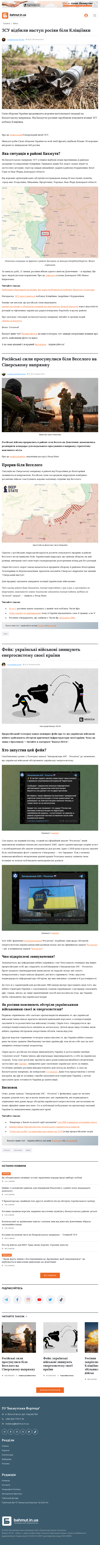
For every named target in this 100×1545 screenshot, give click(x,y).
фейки (28, 1150)
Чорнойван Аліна (14, 665)
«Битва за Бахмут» (12, 320)
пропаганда (18, 1150)
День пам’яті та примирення (24, 613)
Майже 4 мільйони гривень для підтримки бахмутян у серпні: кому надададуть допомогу (46, 1189)
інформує (51, 275)
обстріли (7, 1150)
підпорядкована (33, 940)
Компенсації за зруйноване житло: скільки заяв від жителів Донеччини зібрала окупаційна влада (46, 1223)
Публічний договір (10, 1498)
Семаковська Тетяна (15, 40)
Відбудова (6, 1459)
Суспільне (52, 1071)
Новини (5, 1446)
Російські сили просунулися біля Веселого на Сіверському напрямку (18, 1363)
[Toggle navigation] (94, 15)
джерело (55, 833)
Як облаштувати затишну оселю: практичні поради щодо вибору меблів (42, 1177)
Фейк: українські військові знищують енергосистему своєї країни (58, 1363)
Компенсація (7, 1455)
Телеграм (41, 626)
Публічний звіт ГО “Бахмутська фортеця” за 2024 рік (25, 1503)
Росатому (92, 944)
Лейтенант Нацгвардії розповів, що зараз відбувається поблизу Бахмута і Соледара (48, 289)
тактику (23, 1063)
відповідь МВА (67, 617)
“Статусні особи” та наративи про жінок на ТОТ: (36, 1131)
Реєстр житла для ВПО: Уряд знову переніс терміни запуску (35, 1244)
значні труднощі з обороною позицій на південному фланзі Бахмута (40, 306)
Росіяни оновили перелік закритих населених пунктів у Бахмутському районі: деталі (49, 1211)
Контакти (6, 1485)
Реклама (5, 1464)
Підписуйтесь (29, 333)
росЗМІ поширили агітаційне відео (77, 1122)
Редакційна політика (11, 1489)
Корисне (6, 1450)
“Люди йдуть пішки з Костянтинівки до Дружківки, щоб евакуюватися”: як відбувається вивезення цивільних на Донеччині (43, 1260)
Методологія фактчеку (12, 1494)
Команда (6, 1480)
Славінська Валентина (16, 374)
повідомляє (16, 134)
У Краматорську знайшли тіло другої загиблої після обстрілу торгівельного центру (48, 1201)
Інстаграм (40, 344)
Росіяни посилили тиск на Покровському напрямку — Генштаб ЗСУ (39, 1234)
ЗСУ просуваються (25, 296)
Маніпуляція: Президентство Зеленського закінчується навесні (44, 1126)
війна (5, 634)
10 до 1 (12, 608)
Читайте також (13, 1316)
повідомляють (18, 456)
